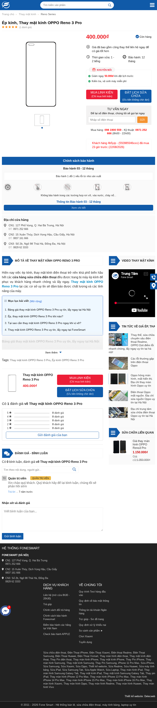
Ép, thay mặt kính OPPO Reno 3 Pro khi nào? (35, 316)
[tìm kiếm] (110, 5)
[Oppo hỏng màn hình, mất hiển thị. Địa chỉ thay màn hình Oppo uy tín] (118, 379)
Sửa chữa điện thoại (54, 652)
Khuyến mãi (104, 70)
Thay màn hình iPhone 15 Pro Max (85, 680)
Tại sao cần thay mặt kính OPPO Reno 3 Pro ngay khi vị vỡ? (44, 323)
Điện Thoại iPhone (78, 652)
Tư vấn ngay (117, 109)
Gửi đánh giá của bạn (52, 435)
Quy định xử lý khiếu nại (92, 624)
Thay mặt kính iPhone (112, 659)
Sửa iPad (55, 669)
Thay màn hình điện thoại (114, 656)
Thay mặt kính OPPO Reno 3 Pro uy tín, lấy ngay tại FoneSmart (46, 329)
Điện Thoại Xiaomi (99, 652)
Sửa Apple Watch (94, 669)
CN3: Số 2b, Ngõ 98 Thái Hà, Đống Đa (26, 578)
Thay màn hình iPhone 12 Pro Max (69, 676)
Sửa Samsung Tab (72, 669)
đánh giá (58, 412)
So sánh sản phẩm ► (91, 630)
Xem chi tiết (78, 207)
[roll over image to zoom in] (42, 73)
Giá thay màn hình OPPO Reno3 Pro (141, 444)
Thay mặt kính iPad (91, 673)
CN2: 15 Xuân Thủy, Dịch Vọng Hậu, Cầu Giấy (31, 569)
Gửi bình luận (12, 536)
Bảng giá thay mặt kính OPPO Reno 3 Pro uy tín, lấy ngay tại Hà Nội (49, 309)
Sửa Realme (115, 666)
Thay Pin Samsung (106, 663)
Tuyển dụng (85, 642)
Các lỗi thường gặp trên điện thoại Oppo (142, 362)
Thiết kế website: (134, 696)
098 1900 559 (113, 129)
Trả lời (11, 491)
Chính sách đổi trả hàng (56, 610)
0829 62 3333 (20, 247)
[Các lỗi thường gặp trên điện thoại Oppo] (118, 363)
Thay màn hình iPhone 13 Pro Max (109, 676)
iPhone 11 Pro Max (128, 663)
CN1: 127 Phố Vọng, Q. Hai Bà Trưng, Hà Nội (36, 225)
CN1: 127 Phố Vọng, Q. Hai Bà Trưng (26, 560)
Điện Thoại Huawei (65, 656)
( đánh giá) (25, 27)
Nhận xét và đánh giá (16, 503)
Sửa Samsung (51, 666)
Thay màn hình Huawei (128, 683)
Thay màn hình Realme (101, 683)
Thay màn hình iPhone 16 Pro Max (125, 680)
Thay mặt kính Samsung (80, 663)
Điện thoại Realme (121, 652)
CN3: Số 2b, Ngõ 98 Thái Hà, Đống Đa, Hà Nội (37, 243)
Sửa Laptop (112, 669)
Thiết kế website (98, 666)
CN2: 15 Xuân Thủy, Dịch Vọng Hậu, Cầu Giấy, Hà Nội (41, 234)
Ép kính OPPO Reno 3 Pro (68, 360)
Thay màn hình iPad (131, 669)
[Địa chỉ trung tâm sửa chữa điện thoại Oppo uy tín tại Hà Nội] (118, 413)
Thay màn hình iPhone (85, 659)
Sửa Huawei (130, 666)
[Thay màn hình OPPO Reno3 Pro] (120, 447)
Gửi (142, 119)
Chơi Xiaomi (86, 636)
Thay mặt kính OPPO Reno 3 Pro (30, 360)
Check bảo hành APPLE (56, 634)
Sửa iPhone (147, 663)
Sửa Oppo (81, 666)
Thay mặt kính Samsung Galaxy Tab (123, 673)
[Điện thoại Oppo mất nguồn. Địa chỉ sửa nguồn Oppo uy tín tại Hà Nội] (118, 396)
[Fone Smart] (5, 5)
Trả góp (47, 604)
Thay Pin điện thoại (61, 659)
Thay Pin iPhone (135, 659)
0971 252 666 (20, 229)
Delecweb (149, 696)
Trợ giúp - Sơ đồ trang (91, 619)
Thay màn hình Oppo (75, 683)
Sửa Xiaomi (67, 666)
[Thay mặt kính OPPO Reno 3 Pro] (42, 123)
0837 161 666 (20, 238)
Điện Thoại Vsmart (88, 656)
